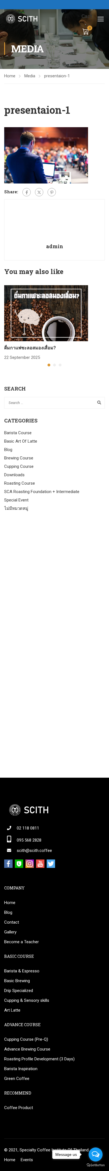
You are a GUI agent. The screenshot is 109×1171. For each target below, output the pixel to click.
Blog (8, 449)
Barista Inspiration (20, 1068)
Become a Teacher (21, 941)
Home (9, 75)
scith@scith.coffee (34, 850)
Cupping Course (19, 466)
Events (27, 1159)
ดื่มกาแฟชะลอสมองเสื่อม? (30, 347)
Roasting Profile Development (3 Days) (39, 1058)
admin (54, 246)
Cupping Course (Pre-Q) (26, 1039)
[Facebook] (26, 192)
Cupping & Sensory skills (26, 1000)
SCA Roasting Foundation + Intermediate (41, 491)
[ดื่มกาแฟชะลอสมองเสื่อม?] (46, 312)
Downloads (14, 474)
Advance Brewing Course (27, 1049)
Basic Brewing (17, 980)
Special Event (16, 500)
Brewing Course (18, 458)
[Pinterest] (52, 192)
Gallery (10, 932)
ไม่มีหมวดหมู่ (16, 508)
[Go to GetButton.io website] (96, 1165)
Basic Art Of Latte (20, 441)
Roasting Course (19, 483)
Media (29, 75)
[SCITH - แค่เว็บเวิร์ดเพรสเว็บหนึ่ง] (21, 18)
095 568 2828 (29, 840)
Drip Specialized (18, 990)
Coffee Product (18, 1107)
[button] (49, 365)
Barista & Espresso (21, 970)
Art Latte (12, 1010)
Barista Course (18, 432)
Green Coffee (16, 1078)
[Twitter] (39, 192)
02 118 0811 (28, 828)
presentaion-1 (57, 75)
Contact (11, 922)
